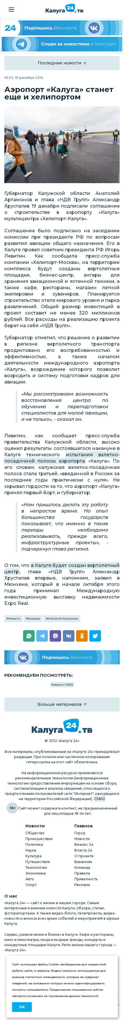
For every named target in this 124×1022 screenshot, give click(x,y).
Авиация (34, 618)
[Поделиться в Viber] (55, 636)
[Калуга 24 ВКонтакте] (62, 27)
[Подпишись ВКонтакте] (62, 657)
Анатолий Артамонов (63, 618)
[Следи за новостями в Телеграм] (62, 44)
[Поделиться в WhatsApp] (29, 636)
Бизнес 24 (83, 844)
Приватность (85, 879)
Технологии (36, 867)
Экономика (35, 873)
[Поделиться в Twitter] (95, 636)
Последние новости (59, 63)
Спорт (31, 885)
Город (79, 833)
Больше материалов (59, 704)
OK (22, 1007)
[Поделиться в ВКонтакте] (69, 636)
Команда (82, 867)
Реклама (82, 885)
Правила (82, 873)
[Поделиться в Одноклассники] (82, 636)
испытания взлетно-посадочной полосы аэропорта (62, 458)
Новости (14, 618)
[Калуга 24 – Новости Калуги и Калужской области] (64, 9)
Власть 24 (83, 850)
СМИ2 (99, 799)
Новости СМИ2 (62, 685)
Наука (30, 850)
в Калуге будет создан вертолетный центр (62, 568)
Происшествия (38, 839)
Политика (34, 844)
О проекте (84, 856)
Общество (35, 833)
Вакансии (83, 862)
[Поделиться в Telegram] (42, 636)
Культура (33, 856)
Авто (29, 879)
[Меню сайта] (11, 9)
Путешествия (37, 862)
